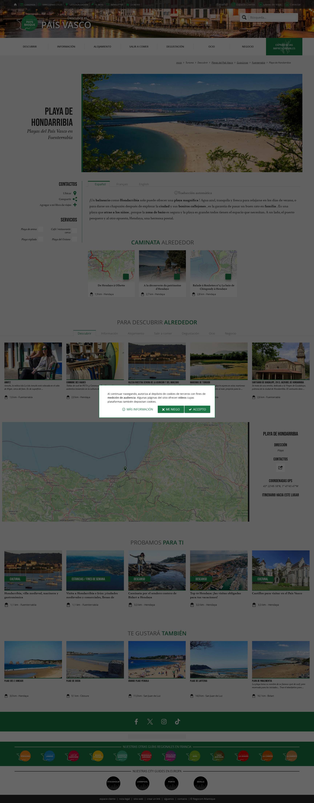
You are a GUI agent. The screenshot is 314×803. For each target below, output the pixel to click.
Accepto (199, 409)
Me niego (173, 409)
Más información (140, 409)
